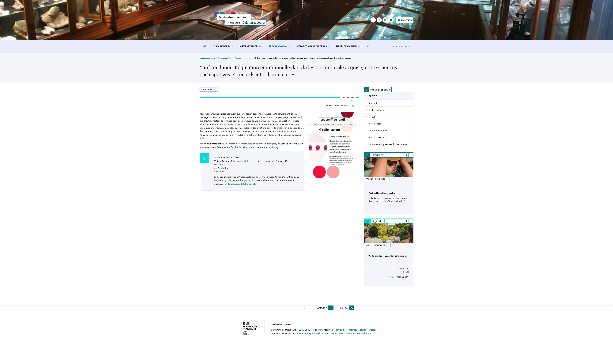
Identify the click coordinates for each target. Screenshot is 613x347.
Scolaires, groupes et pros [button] (311, 46)
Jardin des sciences (207, 58)
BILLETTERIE (406, 20)
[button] (368, 46)
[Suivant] (411, 155)
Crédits (372, 329)
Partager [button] (321, 308)
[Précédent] (406, 155)
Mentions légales (357, 329)
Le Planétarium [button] (221, 46)
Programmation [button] (278, 46)
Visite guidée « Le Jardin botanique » (388, 256)
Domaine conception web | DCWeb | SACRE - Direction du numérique (329, 333)
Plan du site (341, 329)
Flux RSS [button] (343, 308)
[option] (389, 186)
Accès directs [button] (399, 46)
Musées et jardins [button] (249, 46)
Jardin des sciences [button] (346, 46)
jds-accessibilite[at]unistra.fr (241, 183)
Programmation (224, 58)
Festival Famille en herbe (381, 193)
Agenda (238, 58)
